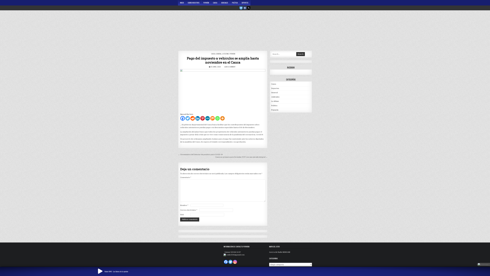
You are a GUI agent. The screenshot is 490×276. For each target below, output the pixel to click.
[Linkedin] (197, 118)
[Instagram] (235, 262)
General (219, 54)
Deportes (245, 2)
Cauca (215, 2)
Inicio (182, 2)
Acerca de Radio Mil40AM (279, 252)
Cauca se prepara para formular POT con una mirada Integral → (241, 157)
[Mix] (212, 118)
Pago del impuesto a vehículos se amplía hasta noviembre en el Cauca (223, 60)
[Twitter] (241, 8)
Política (235, 2)
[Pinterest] (202, 118)
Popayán (206, 2)
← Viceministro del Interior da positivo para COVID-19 (200, 154)
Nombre (184, 205)
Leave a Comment (230, 67)
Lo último (225, 54)
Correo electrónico (188, 210)
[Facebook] (244, 8)
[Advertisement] (245, 29)
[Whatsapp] (217, 118)
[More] (222, 118)
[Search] (248, 8)
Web (182, 215)
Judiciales (224, 2)
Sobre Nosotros (193, 2)
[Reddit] (192, 118)
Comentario (185, 177)
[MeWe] (207, 118)
